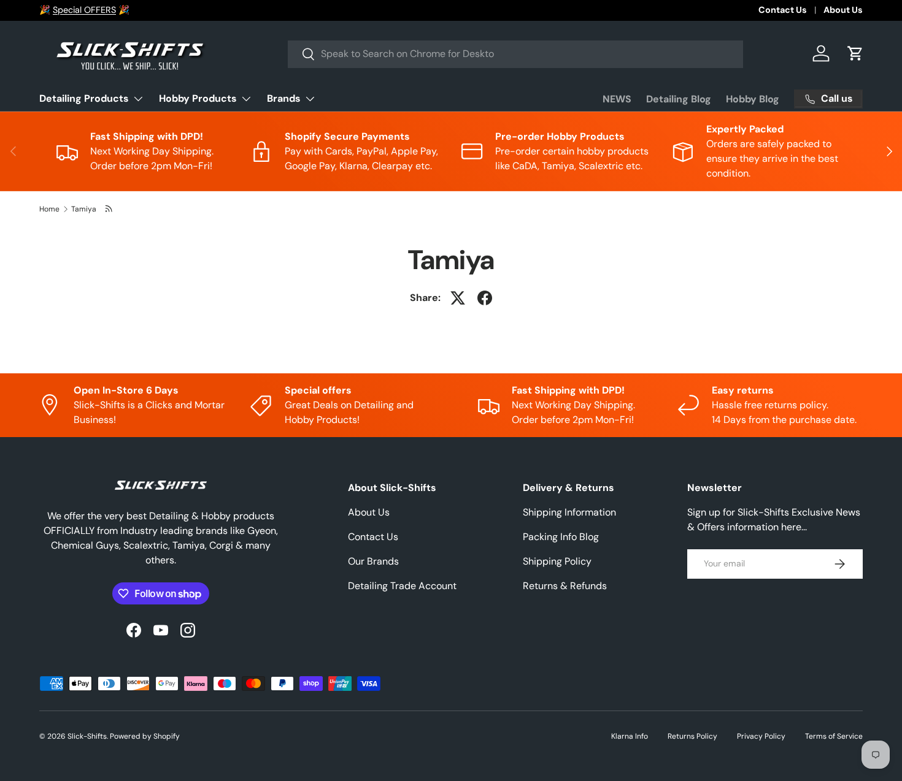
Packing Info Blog (561, 536)
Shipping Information (569, 512)
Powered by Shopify (145, 736)
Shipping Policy (557, 561)
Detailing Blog (678, 99)
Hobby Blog (752, 99)
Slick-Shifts (87, 736)
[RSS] (109, 209)
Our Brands (373, 561)
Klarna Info (629, 736)
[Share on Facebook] (484, 297)
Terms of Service (834, 736)
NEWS (617, 99)
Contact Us (782, 9)
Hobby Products (198, 98)
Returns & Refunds (565, 585)
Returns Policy (692, 736)
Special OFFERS (84, 9)
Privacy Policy (761, 736)
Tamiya (83, 209)
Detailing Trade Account (402, 585)
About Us (843, 9)
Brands (284, 98)
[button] (855, 53)
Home (49, 209)
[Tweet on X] (457, 297)
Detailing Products (84, 98)
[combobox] (516, 53)
